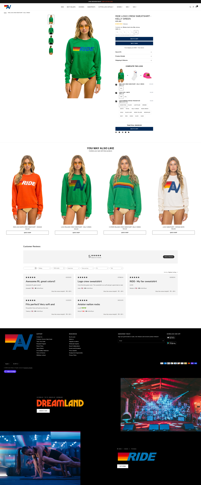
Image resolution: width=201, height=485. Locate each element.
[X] (120, 132)
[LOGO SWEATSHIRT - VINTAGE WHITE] (173, 189)
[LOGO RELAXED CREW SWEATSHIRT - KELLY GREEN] (76, 189)
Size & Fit (118, 52)
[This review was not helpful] (69, 291)
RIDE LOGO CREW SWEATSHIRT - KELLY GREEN (136, 84)
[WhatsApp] (126, 132)
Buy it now (134, 43)
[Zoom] (107, 18)
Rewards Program (41, 343)
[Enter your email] (162, 341)
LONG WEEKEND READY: (100, 1)
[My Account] (193, 7)
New (62, 7)
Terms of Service (41, 353)
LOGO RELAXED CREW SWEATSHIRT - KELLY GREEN (76, 227)
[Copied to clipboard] (129, 132)
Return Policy (40, 346)
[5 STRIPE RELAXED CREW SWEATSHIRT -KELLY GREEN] (124, 189)
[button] (43, 411)
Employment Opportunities (76, 353)
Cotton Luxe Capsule (105, 7)
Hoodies (81, 7)
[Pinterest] (123, 132)
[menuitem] (62, 7)
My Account (72, 337)
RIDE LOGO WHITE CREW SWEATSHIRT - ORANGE (27, 227)
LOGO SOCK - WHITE (136, 92)
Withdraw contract (41, 355)
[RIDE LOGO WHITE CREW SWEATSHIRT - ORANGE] (27, 189)
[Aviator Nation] (100, 405)
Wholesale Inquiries (74, 343)
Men (127, 7)
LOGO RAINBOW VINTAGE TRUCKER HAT (136, 100)
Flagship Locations (74, 341)
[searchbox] (28, 268)
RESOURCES (73, 333)
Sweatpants (91, 7)
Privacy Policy (72, 355)
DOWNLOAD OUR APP (173, 333)
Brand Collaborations (74, 346)
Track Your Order (41, 341)
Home (5, 12)
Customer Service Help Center (44, 339)
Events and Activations (75, 348)
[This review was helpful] (66, 291)
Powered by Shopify (27, 367)
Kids (134, 7)
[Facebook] (116, 132)
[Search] (190, 7)
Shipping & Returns (121, 60)
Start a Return (40, 348)
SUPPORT (40, 333)
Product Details (120, 56)
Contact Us (39, 337)
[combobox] (44, 268)
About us (71, 339)
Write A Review (168, 257)
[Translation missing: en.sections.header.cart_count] (196, 7)
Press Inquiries (73, 350)
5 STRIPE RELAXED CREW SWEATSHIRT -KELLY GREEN (125, 227)
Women (119, 7)
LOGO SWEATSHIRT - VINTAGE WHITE (173, 227)
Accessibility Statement (43, 350)
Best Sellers (71, 7)
